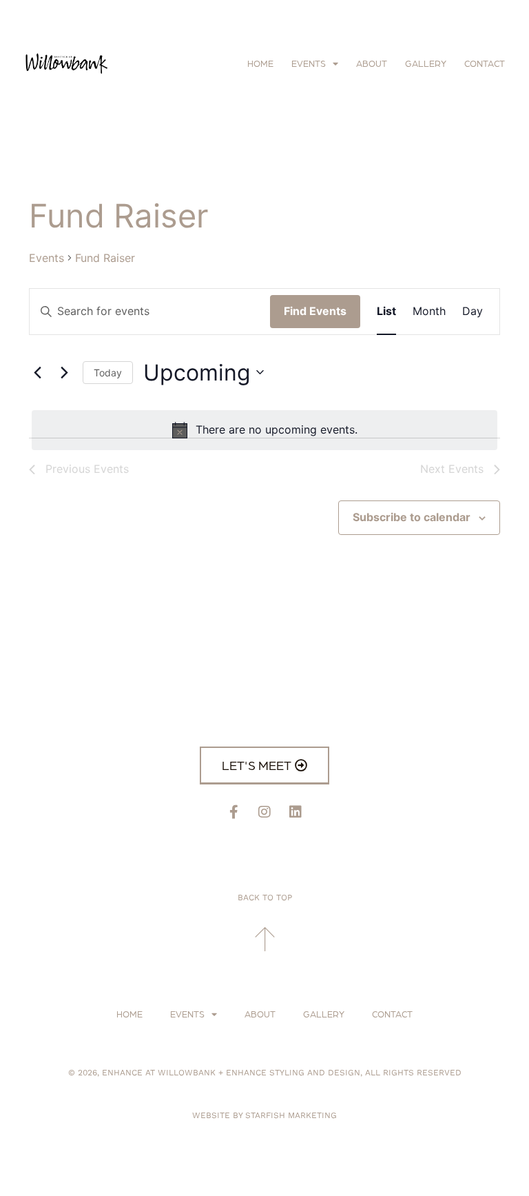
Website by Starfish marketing (264, 1115)
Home (260, 63)
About (371, 63)
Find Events (315, 311)
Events (308, 63)
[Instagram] (264, 812)
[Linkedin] (295, 812)
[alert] (264, 430)
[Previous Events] (37, 372)
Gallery (425, 63)
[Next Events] (64, 372)
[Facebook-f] (233, 812)
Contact (484, 63)
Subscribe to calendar (411, 517)
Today (108, 372)
